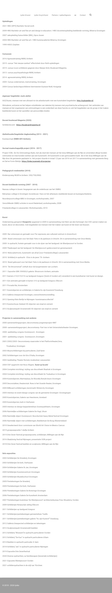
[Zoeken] (90, 14)
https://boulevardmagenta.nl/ (28, 125)
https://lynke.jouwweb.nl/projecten (36, 161)
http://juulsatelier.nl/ (85, 100)
